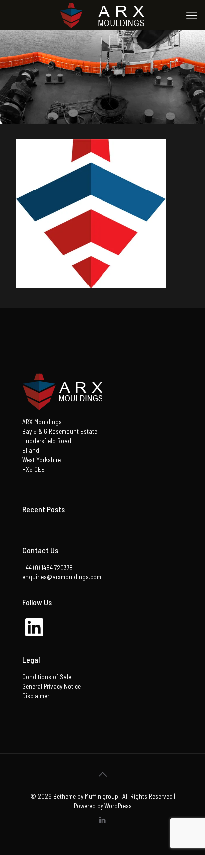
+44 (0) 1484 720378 (47, 567)
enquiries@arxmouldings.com (61, 577)
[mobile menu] (191, 14)
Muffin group (101, 796)
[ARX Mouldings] (102, 14)
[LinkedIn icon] (102, 819)
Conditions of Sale (46, 677)
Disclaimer (35, 696)
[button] (91, 213)
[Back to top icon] (102, 773)
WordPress (118, 806)
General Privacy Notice (51, 686)
